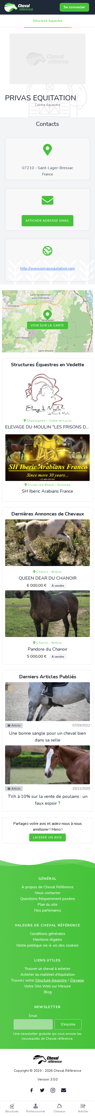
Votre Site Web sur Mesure (47, 986)
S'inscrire (68, 1024)
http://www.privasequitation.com (47, 268)
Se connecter (74, 7)
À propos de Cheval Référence (47, 887)
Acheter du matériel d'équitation (47, 974)
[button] (47, 315)
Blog (48, 992)
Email (33, 1015)
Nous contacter (47, 893)
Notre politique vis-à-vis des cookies (47, 945)
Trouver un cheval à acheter (47, 968)
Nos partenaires (47, 910)
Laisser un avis (47, 837)
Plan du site (47, 904)
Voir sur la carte (47, 325)
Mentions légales (47, 939)
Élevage (77, 980)
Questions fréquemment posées (47, 898)
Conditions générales (47, 933)
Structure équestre (47, 20)
